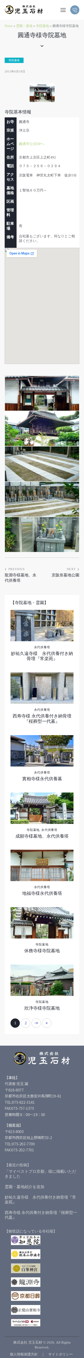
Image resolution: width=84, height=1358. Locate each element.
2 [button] (26, 1023)
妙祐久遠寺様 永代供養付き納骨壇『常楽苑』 (42, 656)
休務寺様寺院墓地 (42, 950)
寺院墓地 (42, 26)
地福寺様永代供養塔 (42, 893)
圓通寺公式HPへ (31, 144)
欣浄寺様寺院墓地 (42, 1008)
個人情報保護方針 (24, 1354)
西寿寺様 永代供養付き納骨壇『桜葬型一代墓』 (42, 719)
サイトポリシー (60, 1354)
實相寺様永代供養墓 (42, 778)
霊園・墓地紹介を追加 (24, 1187)
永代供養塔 (42, 647)
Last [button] (46, 1023)
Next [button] (36, 1023)
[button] (63, 10)
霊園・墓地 (24, 26)
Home (9, 26)
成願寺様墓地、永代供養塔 (42, 836)
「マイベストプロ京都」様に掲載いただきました (40, 1174)
